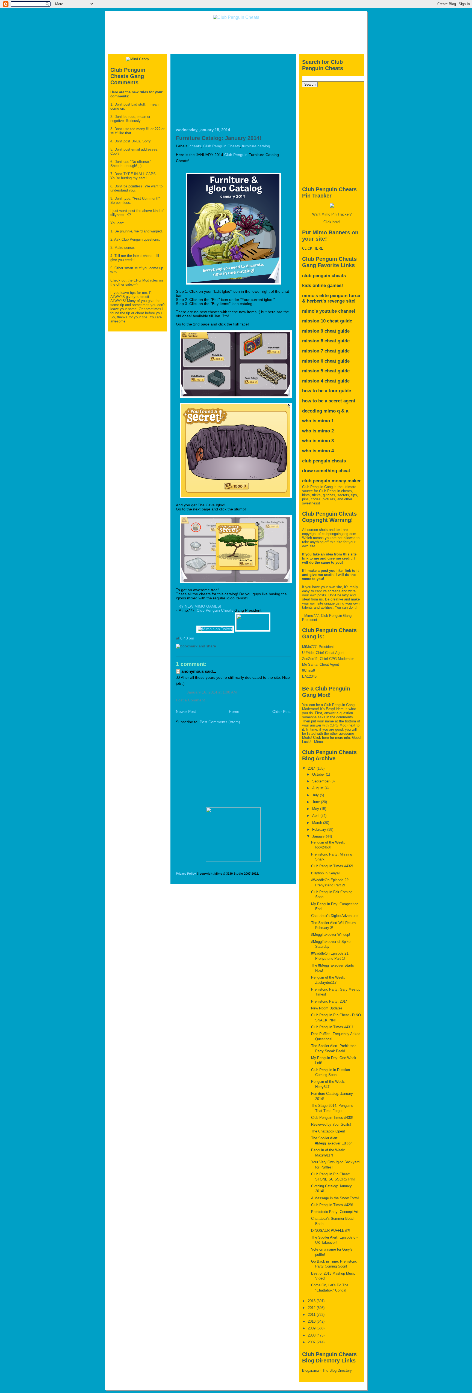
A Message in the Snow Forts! (335, 1198)
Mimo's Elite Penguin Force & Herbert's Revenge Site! (331, 298)
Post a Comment (190, 700)
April (316, 816)
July (316, 795)
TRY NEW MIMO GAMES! (198, 606)
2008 (312, 1335)
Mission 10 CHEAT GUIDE (327, 321)
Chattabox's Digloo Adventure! (335, 916)
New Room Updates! (327, 1008)
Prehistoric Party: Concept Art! (335, 1212)
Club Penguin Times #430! (332, 1118)
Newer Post (186, 712)
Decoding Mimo (319, 411)
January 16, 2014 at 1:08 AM (212, 692)
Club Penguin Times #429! (332, 1205)
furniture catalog (256, 146)
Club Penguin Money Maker (331, 480)
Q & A (342, 411)
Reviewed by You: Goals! (331, 1124)
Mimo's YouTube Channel (328, 311)
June (316, 802)
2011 (312, 1315)
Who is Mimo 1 (318, 420)
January (319, 836)
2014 (312, 768)
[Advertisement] (236, 36)
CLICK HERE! (313, 248)
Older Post (281, 712)
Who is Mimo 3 (318, 440)
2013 (312, 1301)
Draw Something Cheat (326, 470)
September (321, 781)
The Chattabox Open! (328, 1131)
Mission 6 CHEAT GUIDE (326, 361)
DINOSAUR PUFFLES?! (330, 1230)
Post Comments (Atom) (220, 722)
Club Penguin (235, 155)
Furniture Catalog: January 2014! (218, 138)
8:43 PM (187, 638)
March (317, 823)
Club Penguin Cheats (221, 146)
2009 (312, 1328)
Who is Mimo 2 (318, 431)
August (318, 788)
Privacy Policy (186, 873)
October (319, 774)
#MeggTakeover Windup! (330, 934)
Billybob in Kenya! (325, 873)
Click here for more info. (332, 738)
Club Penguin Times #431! (332, 1027)
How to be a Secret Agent (328, 400)
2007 (312, 1342)
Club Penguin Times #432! (332, 866)
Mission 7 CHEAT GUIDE (326, 351)
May (316, 809)
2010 (312, 1321)
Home (234, 712)
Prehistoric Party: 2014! (330, 1001)
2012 (312, 1308)
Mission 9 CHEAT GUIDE (326, 331)
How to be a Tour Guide (326, 390)
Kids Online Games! (322, 285)
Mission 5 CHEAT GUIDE (326, 370)
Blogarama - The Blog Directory (327, 1370)
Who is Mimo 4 (318, 450)
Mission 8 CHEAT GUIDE (326, 340)
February (319, 829)
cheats (195, 146)
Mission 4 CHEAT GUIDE (326, 381)
